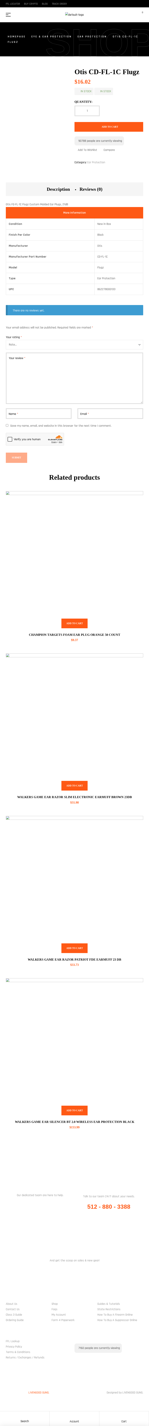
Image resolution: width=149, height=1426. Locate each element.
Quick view (135, 499)
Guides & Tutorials (108, 1304)
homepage (17, 36)
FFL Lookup (13, 1341)
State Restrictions (108, 1309)
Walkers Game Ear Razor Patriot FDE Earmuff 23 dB (74, 959)
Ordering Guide (15, 1320)
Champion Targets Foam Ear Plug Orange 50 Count (74, 634)
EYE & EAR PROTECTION (51, 36)
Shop (55, 1304)
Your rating (14, 337)
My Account (59, 1315)
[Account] (74, 1415)
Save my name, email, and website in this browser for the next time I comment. (61, 426)
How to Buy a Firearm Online (115, 1315)
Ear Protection (92, 36)
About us (11, 1304)
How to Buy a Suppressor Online (117, 1320)
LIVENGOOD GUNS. (39, 1393)
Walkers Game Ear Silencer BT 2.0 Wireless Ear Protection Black (74, 1121)
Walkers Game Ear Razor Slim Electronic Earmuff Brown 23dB (74, 797)
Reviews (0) (91, 189)
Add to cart (110, 126)
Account (74, 1421)
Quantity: (83, 101)
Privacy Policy (14, 1347)
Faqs (54, 1309)
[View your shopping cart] (140, 14)
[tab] (58, 189)
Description (58, 189)
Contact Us (13, 1309)
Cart (123, 1421)
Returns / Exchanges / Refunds (25, 1358)
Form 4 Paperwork (63, 1320)
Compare (109, 150)
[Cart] (124, 1415)
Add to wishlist (87, 150)
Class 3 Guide (14, 1315)
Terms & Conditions (18, 1352)
